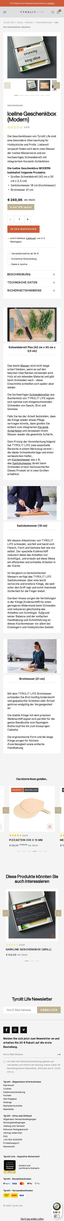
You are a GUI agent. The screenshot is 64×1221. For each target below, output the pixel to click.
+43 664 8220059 (12, 1140)
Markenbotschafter (12, 1106)
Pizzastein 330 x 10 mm (26, 840)
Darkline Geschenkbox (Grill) (29, 949)
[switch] (57, 1216)
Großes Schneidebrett (24, 176)
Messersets (9, 1146)
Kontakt (7, 1095)
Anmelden (48, 1010)
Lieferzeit (31, 238)
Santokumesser (20, 185)
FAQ (5, 1136)
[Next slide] (56, 85)
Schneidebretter (39, 394)
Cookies (7, 1089)
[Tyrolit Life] (32, 12)
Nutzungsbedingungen (14, 1122)
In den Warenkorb (24, 229)
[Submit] (59, 1054)
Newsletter (8, 1109)
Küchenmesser (21, 459)
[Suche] (52, 12)
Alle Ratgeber (10, 1099)
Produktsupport (11, 1143)
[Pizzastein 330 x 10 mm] (32, 808)
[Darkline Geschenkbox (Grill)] (32, 914)
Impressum (8, 1085)
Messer (25, 365)
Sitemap (7, 1102)
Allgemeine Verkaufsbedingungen (19, 1119)
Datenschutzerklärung (14, 1092)
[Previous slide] (7, 85)
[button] (16, 95)
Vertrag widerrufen (12, 1133)
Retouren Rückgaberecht (15, 1129)
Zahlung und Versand (13, 1126)
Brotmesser (18, 189)
